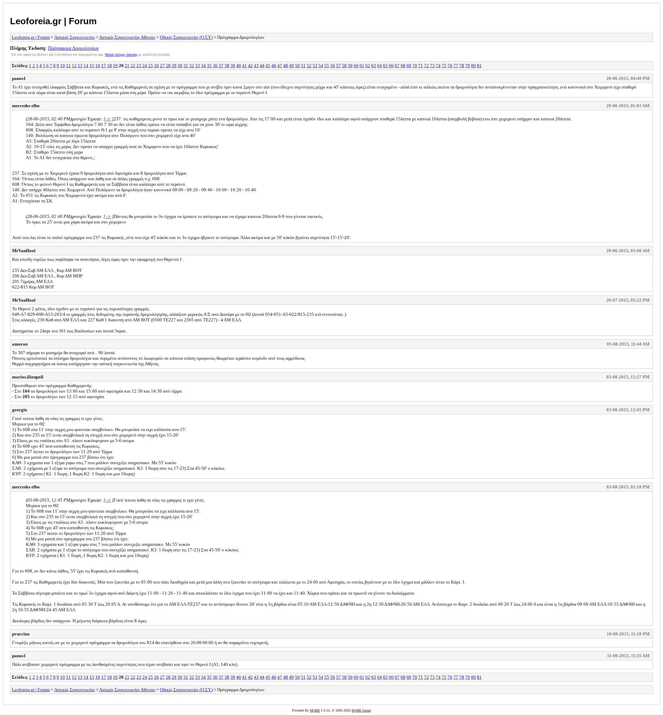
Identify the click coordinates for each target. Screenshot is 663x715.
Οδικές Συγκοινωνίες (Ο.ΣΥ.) (186, 37)
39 (232, 65)
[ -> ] (109, 118)
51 (303, 65)
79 (467, 65)
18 (109, 65)
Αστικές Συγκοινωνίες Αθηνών (127, 37)
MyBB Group (361, 710)
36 (215, 65)
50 (297, 65)
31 (185, 65)
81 (479, 65)
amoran (20, 344)
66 (391, 65)
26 (156, 65)
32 (191, 65)
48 (285, 65)
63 (373, 65)
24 (144, 65)
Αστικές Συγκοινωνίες (74, 37)
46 (273, 65)
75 (444, 65)
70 (414, 65)
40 (238, 65)
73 (432, 65)
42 (250, 65)
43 (256, 65)
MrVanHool (24, 250)
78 (461, 65)
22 (133, 65)
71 (420, 65)
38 (226, 65)
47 (279, 65)
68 (403, 65)
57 (338, 65)
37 (221, 65)
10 (62, 65)
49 (291, 65)
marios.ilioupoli (28, 376)
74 (438, 65)
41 (244, 65)
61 (361, 65)
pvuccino (21, 633)
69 (408, 65)
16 (97, 65)
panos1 (19, 78)
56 (332, 65)
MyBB (315, 710)
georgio (19, 409)
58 (344, 65)
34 (203, 65)
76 (450, 65)
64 (379, 65)
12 (74, 65)
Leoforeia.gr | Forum (53, 21)
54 (320, 65)
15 (91, 65)
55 (326, 65)
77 (455, 65)
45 (268, 65)
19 (115, 65)
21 (127, 65)
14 (86, 65)
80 (473, 65)
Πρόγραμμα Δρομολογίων (73, 48)
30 (179, 65)
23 (138, 65)
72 (426, 65)
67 (397, 65)
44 (262, 65)
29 (174, 65)
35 (209, 65)
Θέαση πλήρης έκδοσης (121, 54)
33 (197, 65)
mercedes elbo (26, 105)
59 (350, 65)
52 (309, 65)
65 (385, 65)
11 (68, 65)
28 (168, 65)
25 (150, 65)
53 (315, 65)
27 (162, 65)
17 (103, 65)
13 (80, 65)
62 (367, 65)
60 (356, 65)
